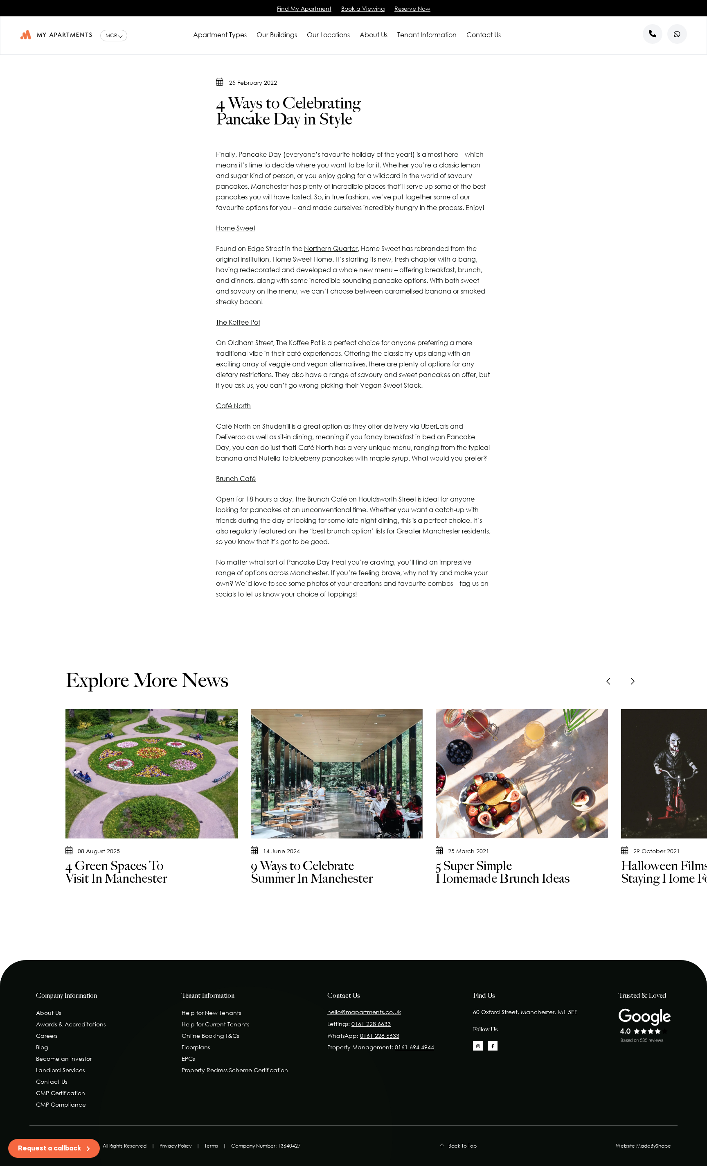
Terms (211, 1146)
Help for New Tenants (211, 1012)
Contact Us (483, 35)
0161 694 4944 (414, 1047)
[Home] (56, 35)
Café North (233, 406)
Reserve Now (412, 8)
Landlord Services (60, 1070)
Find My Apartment (304, 8)
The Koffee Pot (238, 322)
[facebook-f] (493, 1046)
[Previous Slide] (609, 681)
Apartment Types (220, 35)
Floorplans (196, 1047)
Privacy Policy (175, 1146)
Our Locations (328, 35)
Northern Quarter (331, 248)
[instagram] (478, 1046)
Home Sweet (235, 228)
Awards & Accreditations (71, 1024)
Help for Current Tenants (215, 1024)
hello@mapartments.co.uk (364, 1011)
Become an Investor (64, 1058)
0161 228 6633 (371, 1023)
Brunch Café (236, 479)
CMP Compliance (61, 1104)
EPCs (188, 1058)
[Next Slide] (632, 681)
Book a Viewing (363, 8)
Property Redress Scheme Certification (235, 1070)
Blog (42, 1047)
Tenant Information (427, 35)
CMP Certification (60, 1092)
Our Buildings (277, 35)
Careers (46, 1035)
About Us (373, 35)
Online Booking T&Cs (210, 1035)
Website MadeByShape (643, 1146)
